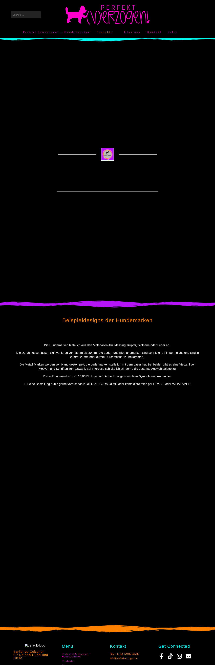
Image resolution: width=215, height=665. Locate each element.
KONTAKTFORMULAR (100, 384)
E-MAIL (158, 384)
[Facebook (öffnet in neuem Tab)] (182, 14)
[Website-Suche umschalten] (190, 32)
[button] (83, 661)
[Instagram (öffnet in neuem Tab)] (188, 14)
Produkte (68, 661)
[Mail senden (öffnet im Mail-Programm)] (194, 14)
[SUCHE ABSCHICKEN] (37, 14)
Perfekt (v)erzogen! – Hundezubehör (76, 655)
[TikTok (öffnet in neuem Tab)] (201, 14)
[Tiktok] (170, 656)
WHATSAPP (181, 384)
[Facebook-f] (161, 656)
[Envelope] (188, 656)
